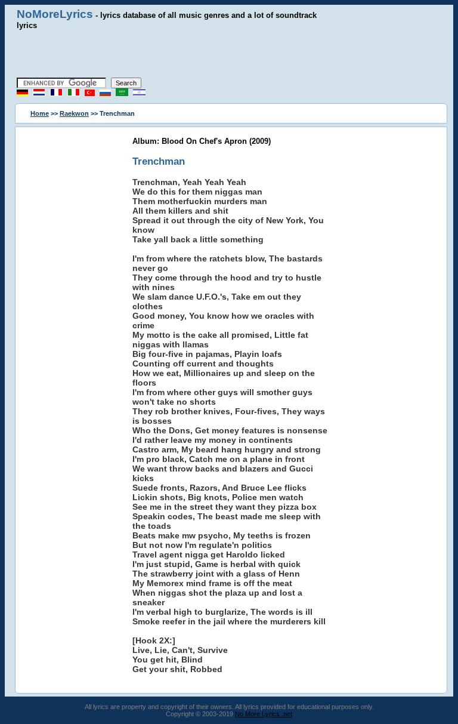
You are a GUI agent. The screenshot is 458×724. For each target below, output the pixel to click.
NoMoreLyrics (55, 14)
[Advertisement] (229, 54)
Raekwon (74, 113)
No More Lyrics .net (263, 713)
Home (39, 113)
